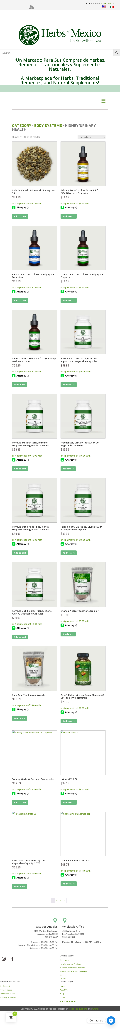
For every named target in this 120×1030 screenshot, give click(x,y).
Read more (19, 384)
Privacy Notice (6, 990)
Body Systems (48, 125)
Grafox (95, 1008)
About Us (64, 990)
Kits (61, 975)
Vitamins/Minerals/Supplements (73, 971)
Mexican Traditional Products (72, 967)
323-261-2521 (109, 3)
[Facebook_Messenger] (111, 1020)
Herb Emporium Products (70, 964)
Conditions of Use (7, 993)
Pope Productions (78, 1008)
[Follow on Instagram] (3, 959)
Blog (62, 993)
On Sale (63, 978)
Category (21, 125)
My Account (5, 986)
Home (62, 986)
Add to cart (20, 216)
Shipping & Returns (8, 997)
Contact (63, 997)
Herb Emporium (68, 1001)
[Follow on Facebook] (12, 959)
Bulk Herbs (64, 960)
